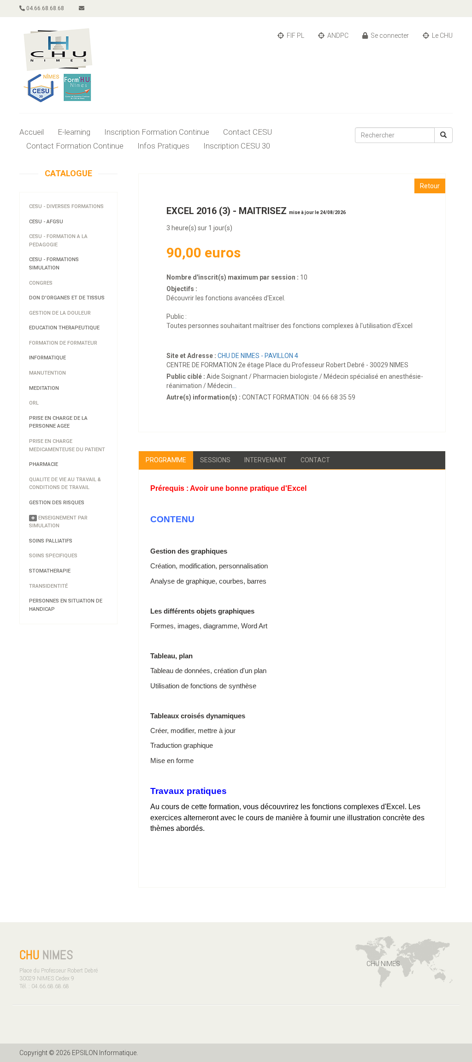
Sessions (215, 460)
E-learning (74, 132)
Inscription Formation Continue (156, 132)
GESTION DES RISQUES (56, 503)
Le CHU (442, 35)
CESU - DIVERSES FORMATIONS (66, 206)
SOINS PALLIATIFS (50, 541)
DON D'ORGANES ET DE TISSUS (67, 298)
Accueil (31, 132)
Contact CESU (247, 132)
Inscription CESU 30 (236, 145)
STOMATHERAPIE (50, 571)
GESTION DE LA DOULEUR (60, 313)
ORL (34, 403)
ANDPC (337, 35)
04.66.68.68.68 (44, 8)
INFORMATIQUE (47, 358)
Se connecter (389, 35)
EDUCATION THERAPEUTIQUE (64, 328)
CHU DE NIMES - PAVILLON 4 (259, 355)
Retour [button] (430, 186)
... (234, 385)
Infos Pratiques (163, 145)
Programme (166, 460)
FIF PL (294, 35)
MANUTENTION (47, 373)
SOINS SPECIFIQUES (53, 556)
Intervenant (265, 460)
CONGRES (41, 283)
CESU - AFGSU (46, 222)
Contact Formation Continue (75, 145)
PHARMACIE (43, 464)
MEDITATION (44, 388)
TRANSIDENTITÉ (48, 586)
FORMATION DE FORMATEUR (63, 343)
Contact (315, 460)
